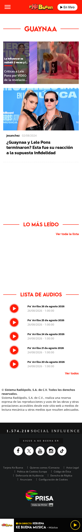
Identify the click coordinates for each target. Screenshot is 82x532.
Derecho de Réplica (61, 475)
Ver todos (72, 373)
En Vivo (69, 7)
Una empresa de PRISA (41, 495)
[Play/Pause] (75, 525)
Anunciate (26, 479)
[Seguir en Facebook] (19, 450)
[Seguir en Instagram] (52, 450)
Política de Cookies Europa (32, 471)
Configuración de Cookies (53, 479)
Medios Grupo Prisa (41, 504)
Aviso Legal (72, 467)
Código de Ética (62, 471)
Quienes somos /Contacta (45, 467)
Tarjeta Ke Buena (13, 467)
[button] (41, 518)
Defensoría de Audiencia (30, 475)
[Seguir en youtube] (41, 450)
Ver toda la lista (67, 233)
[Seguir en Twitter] (30, 450)
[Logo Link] (41, 7)
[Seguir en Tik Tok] (63, 450)
